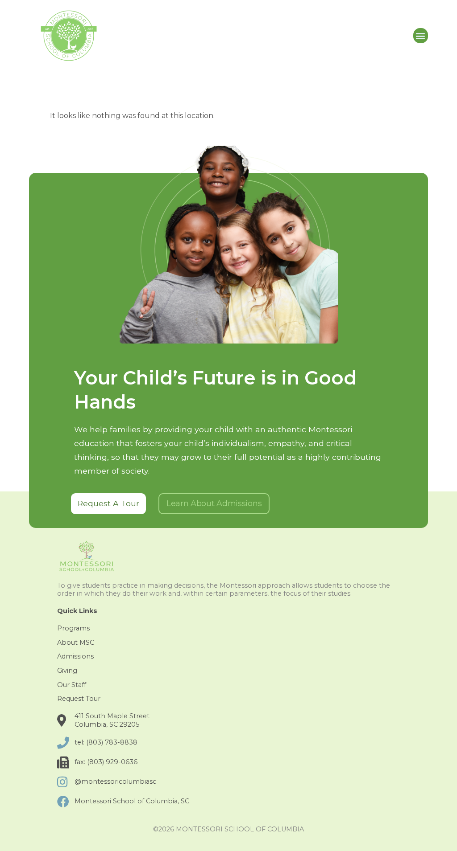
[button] (420, 36)
